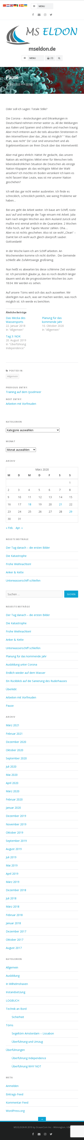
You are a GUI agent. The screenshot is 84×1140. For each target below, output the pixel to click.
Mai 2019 (12, 865)
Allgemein (12, 376)
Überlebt (11, 689)
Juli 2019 (11, 857)
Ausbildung (13, 975)
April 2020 (12, 783)
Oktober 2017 (14, 939)
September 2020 (16, 758)
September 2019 (16, 841)
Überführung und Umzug (27, 1041)
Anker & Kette (15, 572)
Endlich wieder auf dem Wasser (25, 673)
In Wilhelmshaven (17, 984)
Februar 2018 (14, 915)
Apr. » (19, 528)
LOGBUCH (12, 1000)
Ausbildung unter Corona (21, 664)
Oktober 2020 (14, 750)
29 (70, 511)
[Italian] (19, 5)
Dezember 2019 (16, 816)
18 (29, 504)
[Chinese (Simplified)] (4, 5)
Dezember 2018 (16, 890)
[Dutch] (8, 5)
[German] (15, 5)
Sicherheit (18, 1017)
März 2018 (12, 906)
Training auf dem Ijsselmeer (23, 392)
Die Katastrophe (16, 556)
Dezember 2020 (16, 742)
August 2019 (14, 849)
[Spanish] (22, 5)
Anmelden (12, 1086)
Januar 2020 (13, 807)
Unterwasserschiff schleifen (23, 580)
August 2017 (14, 948)
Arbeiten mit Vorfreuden (21, 404)
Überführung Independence (29, 1058)
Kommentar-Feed (17, 1102)
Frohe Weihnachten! (18, 564)
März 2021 (12, 725)
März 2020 (12, 791)
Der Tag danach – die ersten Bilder (28, 547)
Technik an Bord (16, 1009)
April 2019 (12, 873)
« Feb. (9, 528)
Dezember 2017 (16, 931)
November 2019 (16, 824)
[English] (11, 5)
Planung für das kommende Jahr (52, 320)
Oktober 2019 (14, 832)
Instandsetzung (15, 992)
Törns (9, 1025)
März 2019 (12, 882)
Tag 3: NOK (13, 336)
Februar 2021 (14, 733)
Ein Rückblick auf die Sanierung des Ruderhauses (36, 681)
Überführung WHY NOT (26, 1066)
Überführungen (15, 1050)
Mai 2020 (12, 775)
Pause (10, 705)
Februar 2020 (14, 799)
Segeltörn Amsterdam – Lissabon (33, 1033)
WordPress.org (15, 1111)
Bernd (29, 84)
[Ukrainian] (26, 5)
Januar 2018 (13, 923)
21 (60, 504)
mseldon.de (42, 48)
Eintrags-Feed (14, 1094)
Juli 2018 (11, 898)
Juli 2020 (11, 766)
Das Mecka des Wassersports (15, 320)
